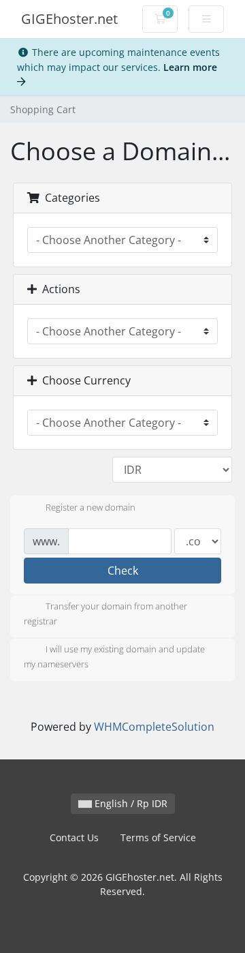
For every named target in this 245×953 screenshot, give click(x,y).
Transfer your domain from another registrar (105, 613)
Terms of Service (158, 837)
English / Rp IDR (129, 803)
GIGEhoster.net (69, 19)
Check (123, 570)
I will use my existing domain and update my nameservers (114, 657)
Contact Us (74, 837)
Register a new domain (90, 507)
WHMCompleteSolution (154, 726)
